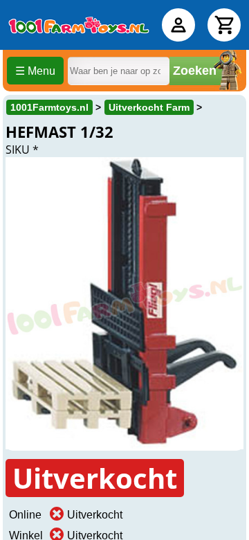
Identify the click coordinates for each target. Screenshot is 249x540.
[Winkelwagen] (224, 25)
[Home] (78, 25)
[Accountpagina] (178, 25)
